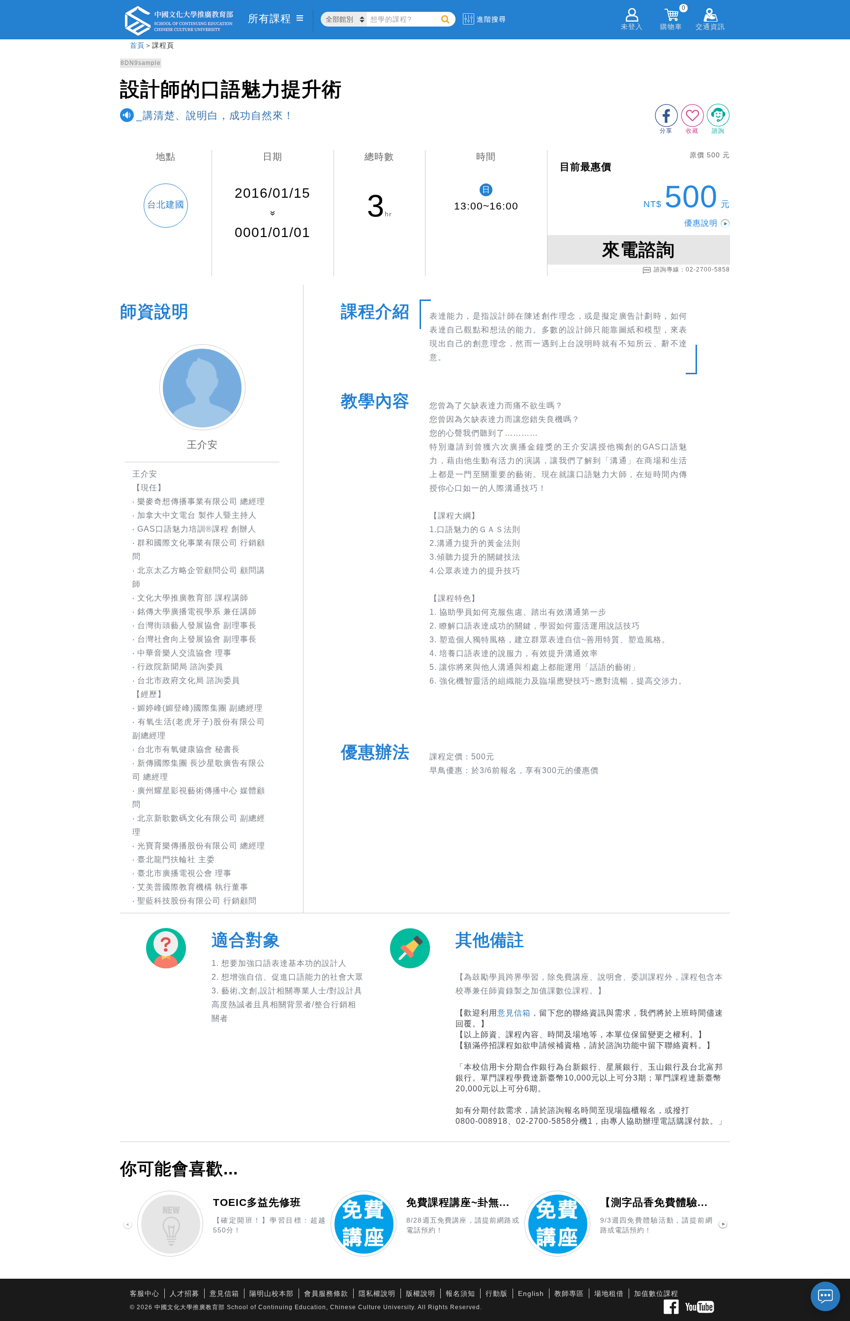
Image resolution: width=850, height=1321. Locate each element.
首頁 (137, 45)
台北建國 (165, 205)
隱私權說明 (377, 1293)
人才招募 (184, 1293)
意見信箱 (514, 1013)
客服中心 (144, 1293)
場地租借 (609, 1293)
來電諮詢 (638, 250)
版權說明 (420, 1293)
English (531, 1293)
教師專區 (569, 1293)
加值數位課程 (656, 1293)
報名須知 (460, 1293)
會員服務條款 (326, 1293)
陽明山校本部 (271, 1293)
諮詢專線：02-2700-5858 (692, 269)
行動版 (497, 1293)
